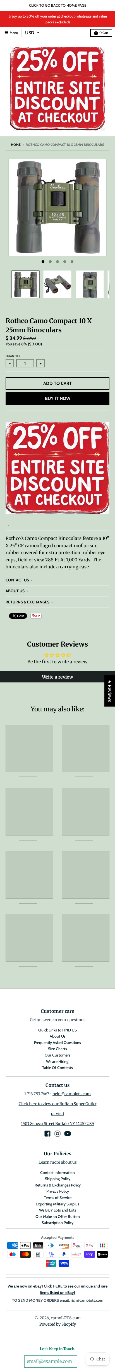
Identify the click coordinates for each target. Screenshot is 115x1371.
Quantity (13, 356)
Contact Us (17, 580)
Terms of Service (57, 1197)
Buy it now (57, 398)
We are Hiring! (57, 1061)
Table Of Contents (57, 1067)
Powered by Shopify (57, 1324)
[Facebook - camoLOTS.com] (47, 1133)
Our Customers (58, 1055)
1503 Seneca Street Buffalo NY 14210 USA (57, 1123)
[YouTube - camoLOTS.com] (67, 1133)
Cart (103, 33)
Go (85, 1361)
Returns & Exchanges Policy (58, 1185)
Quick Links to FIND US (57, 1030)
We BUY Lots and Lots (57, 1210)
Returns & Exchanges (27, 602)
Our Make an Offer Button (57, 1216)
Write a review (57, 677)
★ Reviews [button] (109, 691)
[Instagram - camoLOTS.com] (57, 1133)
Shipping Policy (57, 1178)
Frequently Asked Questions (57, 1042)
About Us (15, 590)
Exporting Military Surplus (57, 1204)
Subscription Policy (57, 1222)
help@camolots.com (71, 1093)
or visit (57, 1113)
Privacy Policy (57, 1191)
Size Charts (57, 1048)
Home (16, 144)
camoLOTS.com (66, 1317)
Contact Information (57, 1172)
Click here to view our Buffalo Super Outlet (58, 1103)
